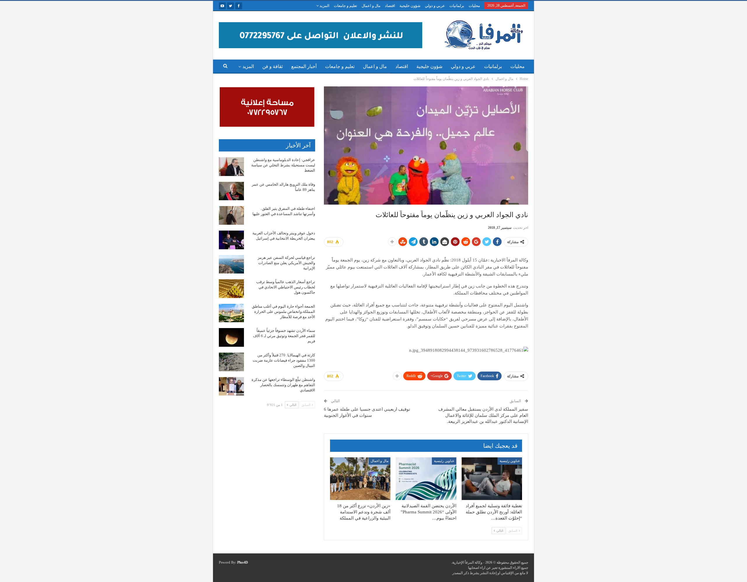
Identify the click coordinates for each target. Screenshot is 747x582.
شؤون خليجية (409, 6)
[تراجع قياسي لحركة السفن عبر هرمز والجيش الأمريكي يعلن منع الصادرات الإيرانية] (231, 264)
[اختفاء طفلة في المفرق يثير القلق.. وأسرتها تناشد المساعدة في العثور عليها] (231, 215)
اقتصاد (390, 6)
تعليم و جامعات (345, 6)
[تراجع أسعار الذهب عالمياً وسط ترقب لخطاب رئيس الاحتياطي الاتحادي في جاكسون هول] (231, 288)
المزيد (324, 6)
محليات (474, 6)
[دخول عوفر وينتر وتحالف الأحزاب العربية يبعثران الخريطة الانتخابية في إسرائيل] (231, 240)
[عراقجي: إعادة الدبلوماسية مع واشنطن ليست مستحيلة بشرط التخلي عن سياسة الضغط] (231, 166)
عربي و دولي (435, 6)
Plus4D (242, 562)
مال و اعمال (371, 6)
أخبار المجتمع (304, 66)
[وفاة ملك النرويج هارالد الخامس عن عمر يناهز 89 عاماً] (231, 191)
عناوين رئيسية (510, 461)
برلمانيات (456, 6)
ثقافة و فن (272, 66)
